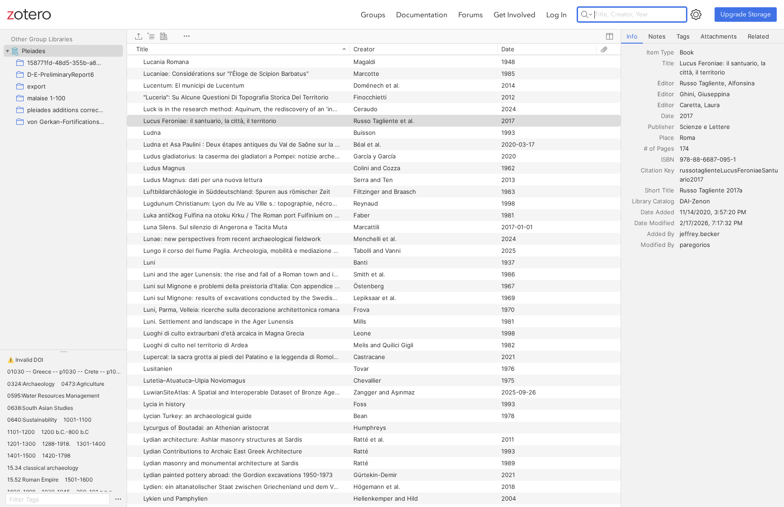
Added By (660, 233)
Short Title (659, 190)
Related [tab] (758, 36)
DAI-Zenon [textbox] (695, 201)
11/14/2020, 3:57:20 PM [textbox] (713, 212)
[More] (186, 36)
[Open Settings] (696, 14)
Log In (556, 14)
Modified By (657, 244)
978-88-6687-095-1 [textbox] (708, 159)
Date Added (657, 212)
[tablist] (702, 37)
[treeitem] (63, 51)
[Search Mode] (586, 14)
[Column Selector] (609, 36)
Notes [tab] (657, 36)
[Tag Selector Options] (118, 499)
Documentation (421, 14)
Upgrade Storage (745, 14)
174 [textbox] (684, 148)
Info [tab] (632, 36)
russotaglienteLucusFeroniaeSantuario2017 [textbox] (729, 175)
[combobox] (729, 52)
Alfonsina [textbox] (741, 83)
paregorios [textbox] (695, 244)
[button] (25, 360)
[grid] (374, 275)
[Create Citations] (151, 36)
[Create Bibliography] (164, 36)
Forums (470, 14)
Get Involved (514, 14)
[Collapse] (7, 50)
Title (668, 63)
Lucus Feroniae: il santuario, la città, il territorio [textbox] (723, 67)
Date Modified (654, 222)
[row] (374, 49)
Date (667, 115)
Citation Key (657, 170)
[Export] (138, 36)
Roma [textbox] (687, 137)
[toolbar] (374, 36)
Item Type (660, 52)
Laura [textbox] (712, 104)
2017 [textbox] (686, 115)
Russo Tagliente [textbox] (702, 83)
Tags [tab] (683, 36)
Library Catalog (653, 201)
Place (666, 137)
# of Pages (659, 148)
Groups (373, 14)
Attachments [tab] (719, 36)
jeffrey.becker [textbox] (700, 233)
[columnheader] (238, 49)
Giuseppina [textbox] (714, 94)
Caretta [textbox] (690, 104)
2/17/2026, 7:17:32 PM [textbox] (711, 222)
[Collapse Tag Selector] (63, 352)
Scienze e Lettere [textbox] (705, 126)
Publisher (661, 126)
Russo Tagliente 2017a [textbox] (711, 190)
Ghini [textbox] (687, 94)
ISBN (667, 159)
